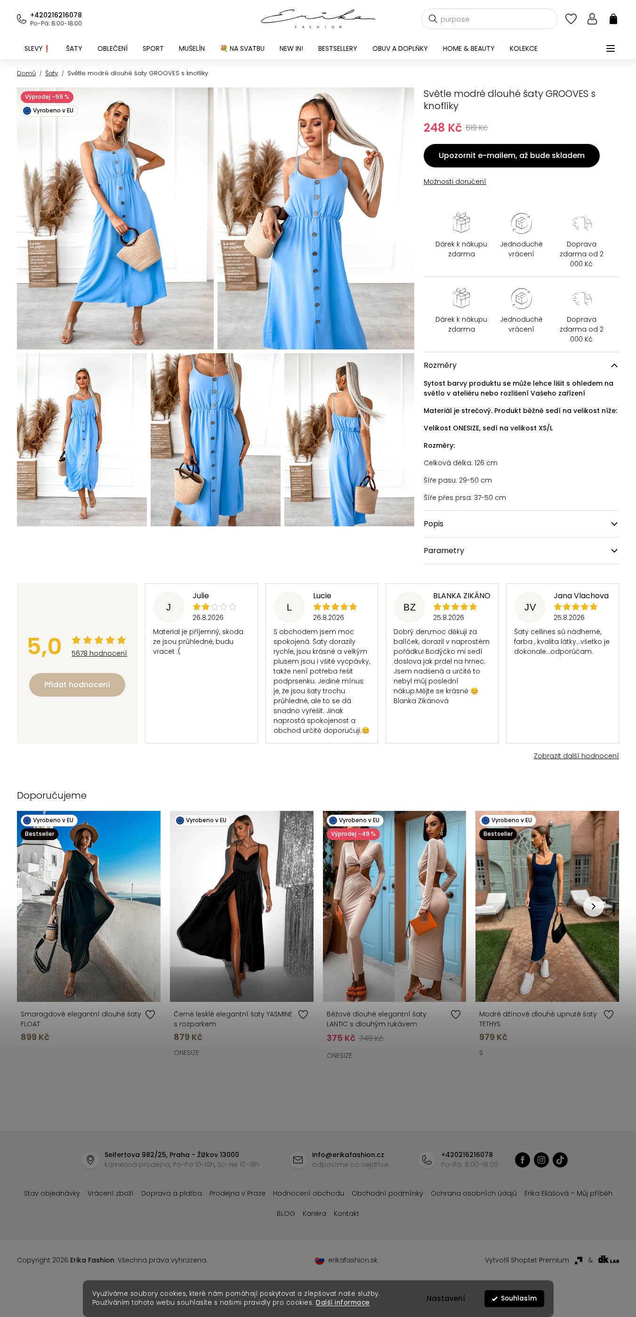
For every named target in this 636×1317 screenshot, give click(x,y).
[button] (593, 906)
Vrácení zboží (111, 1193)
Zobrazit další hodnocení (576, 756)
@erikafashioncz (560, 1159)
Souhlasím (519, 1298)
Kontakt (346, 1213)
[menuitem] (37, 48)
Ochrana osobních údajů (474, 1193)
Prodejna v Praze (237, 1193)
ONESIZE (186, 1052)
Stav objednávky (52, 1193)
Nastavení (446, 1298)
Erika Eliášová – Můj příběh (568, 1193)
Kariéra (314, 1213)
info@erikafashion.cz (348, 1154)
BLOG (286, 1213)
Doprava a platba (171, 1193)
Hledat (433, 19)
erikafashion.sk (353, 1260)
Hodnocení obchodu (308, 1193)
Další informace (343, 1302)
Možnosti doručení (455, 181)
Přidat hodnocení (77, 684)
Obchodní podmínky (387, 1193)
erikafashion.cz (522, 1159)
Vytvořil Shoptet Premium (527, 1260)
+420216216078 (56, 15)
